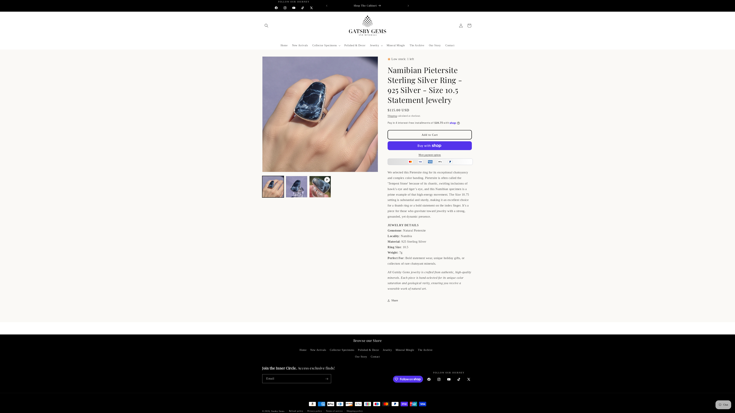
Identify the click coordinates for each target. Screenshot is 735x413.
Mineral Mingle (405, 350)
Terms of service (334, 411)
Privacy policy (314, 411)
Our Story (361, 356)
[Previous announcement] (327, 5)
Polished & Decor (368, 350)
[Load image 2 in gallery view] (296, 187)
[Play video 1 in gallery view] (320, 187)
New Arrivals (318, 350)
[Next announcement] (408, 5)
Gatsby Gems (277, 411)
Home (303, 350)
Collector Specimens (342, 350)
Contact (375, 356)
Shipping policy (355, 411)
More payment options (430, 155)
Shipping (392, 116)
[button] (266, 25)
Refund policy (296, 411)
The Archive (425, 350)
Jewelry (387, 350)
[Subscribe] (327, 378)
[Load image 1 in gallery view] (273, 187)
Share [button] (394, 300)
